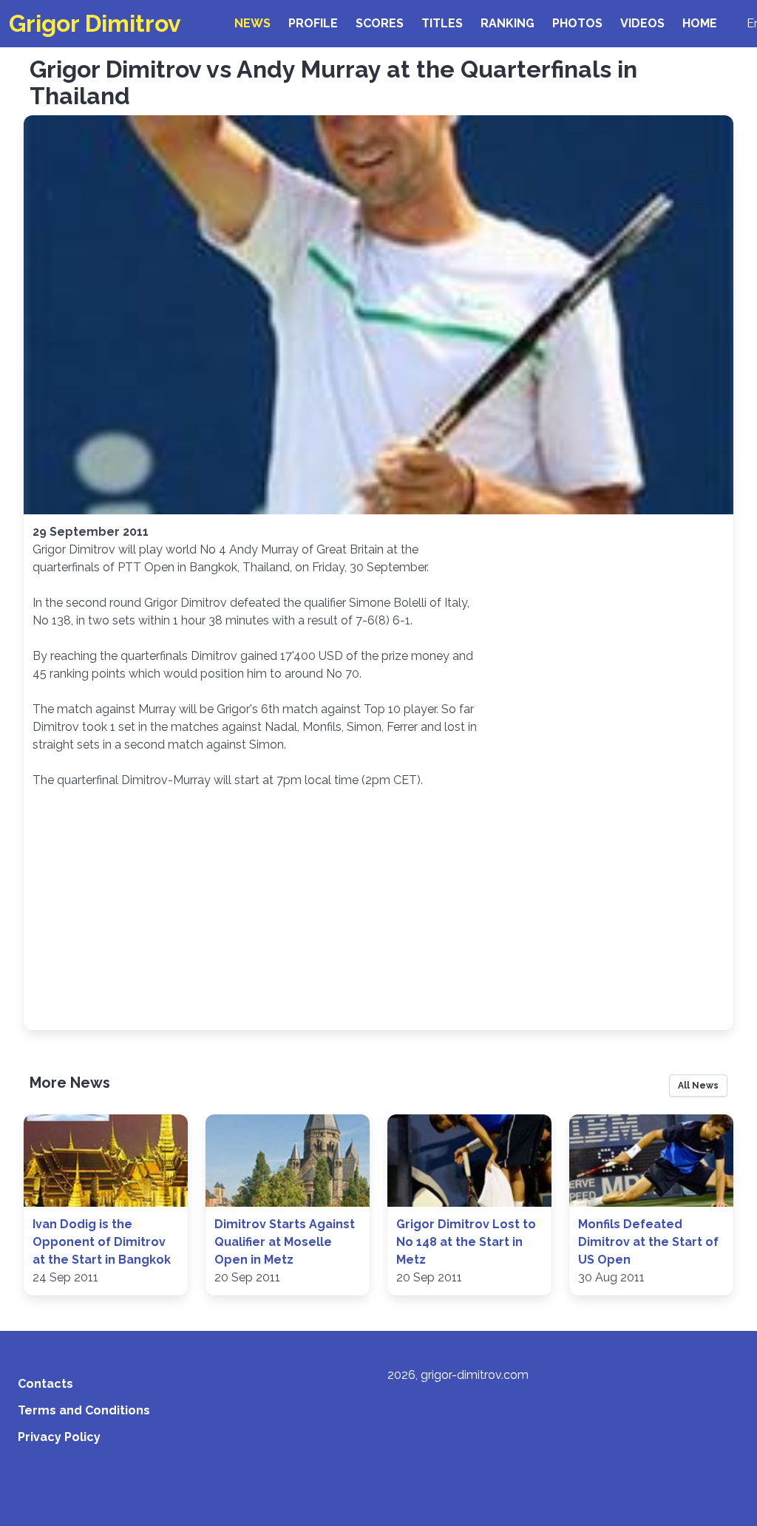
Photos (577, 23)
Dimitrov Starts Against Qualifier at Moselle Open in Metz (284, 1242)
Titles (442, 23)
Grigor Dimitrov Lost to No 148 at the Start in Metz (466, 1242)
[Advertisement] (378, 910)
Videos (642, 23)
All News (698, 1085)
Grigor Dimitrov (95, 23)
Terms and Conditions (84, 1410)
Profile (313, 23)
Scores (380, 23)
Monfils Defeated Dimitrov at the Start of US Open (648, 1242)
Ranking (507, 23)
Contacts (45, 1384)
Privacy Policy (59, 1437)
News (252, 23)
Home (699, 23)
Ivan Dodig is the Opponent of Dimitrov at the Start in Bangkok (102, 1242)
